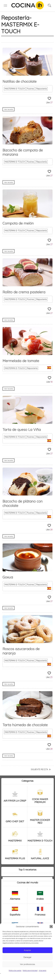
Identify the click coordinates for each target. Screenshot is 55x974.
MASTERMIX (15, 840)
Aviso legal (42, 970)
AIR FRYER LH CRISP (15, 800)
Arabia (40, 898)
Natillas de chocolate (20, 81)
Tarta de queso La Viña (22, 429)
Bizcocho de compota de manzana (23, 152)
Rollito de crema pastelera (24, 292)
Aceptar (27, 950)
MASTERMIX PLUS (15, 858)
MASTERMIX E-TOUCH (15, 88)
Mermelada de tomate (21, 360)
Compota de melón (18, 223)
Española (15, 914)
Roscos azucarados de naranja (21, 651)
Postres (30, 88)
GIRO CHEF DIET (15, 821)
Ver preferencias (27, 964)
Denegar (27, 957)
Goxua (8, 577)
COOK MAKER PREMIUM (40, 801)
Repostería (41, 88)
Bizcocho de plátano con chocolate (23, 503)
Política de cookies (15, 970)
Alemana (15, 898)
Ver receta (8, 109)
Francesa (40, 914)
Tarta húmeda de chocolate (25, 725)
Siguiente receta (39, 769)
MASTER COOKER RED (40, 821)
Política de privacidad (30, 970)
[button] (51, 926)
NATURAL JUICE (40, 858)
